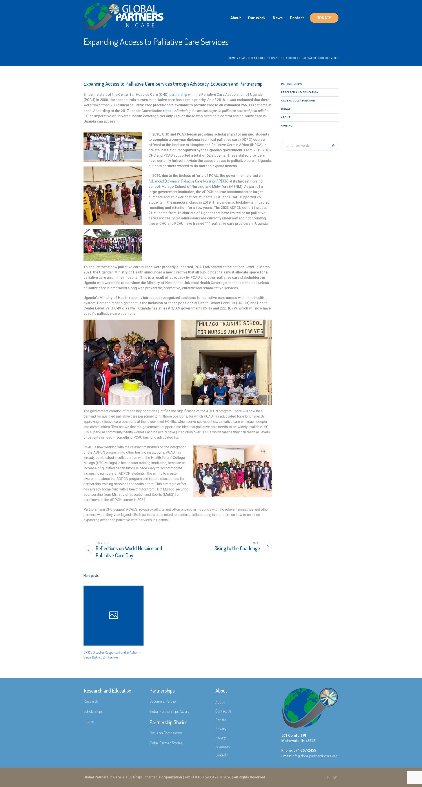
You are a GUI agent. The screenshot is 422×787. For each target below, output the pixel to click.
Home (232, 58)
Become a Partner (163, 701)
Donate (286, 109)
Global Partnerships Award (169, 711)
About (286, 117)
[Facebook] (327, 777)
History (220, 737)
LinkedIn (222, 755)
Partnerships (291, 84)
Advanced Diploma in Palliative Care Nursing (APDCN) (188, 181)
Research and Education (299, 92)
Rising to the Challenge (237, 548)
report (168, 110)
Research (91, 701)
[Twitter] (335, 777)
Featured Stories (252, 58)
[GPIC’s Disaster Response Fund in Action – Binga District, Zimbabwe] (114, 616)
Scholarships (93, 711)
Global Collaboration (298, 100)
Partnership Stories (168, 722)
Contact (287, 125)
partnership (178, 94)
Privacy (220, 728)
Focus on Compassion (165, 732)
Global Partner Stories (165, 742)
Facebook (222, 746)
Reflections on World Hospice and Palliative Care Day (129, 552)
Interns (89, 721)
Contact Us (223, 711)
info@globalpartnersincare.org (314, 755)
